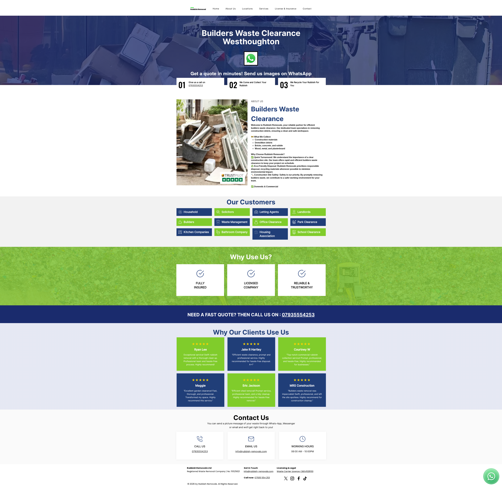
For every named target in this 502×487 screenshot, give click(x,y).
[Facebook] (298, 478)
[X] (285, 478)
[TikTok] (305, 478)
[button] (262, 8)
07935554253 (298, 314)
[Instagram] (292, 478)
